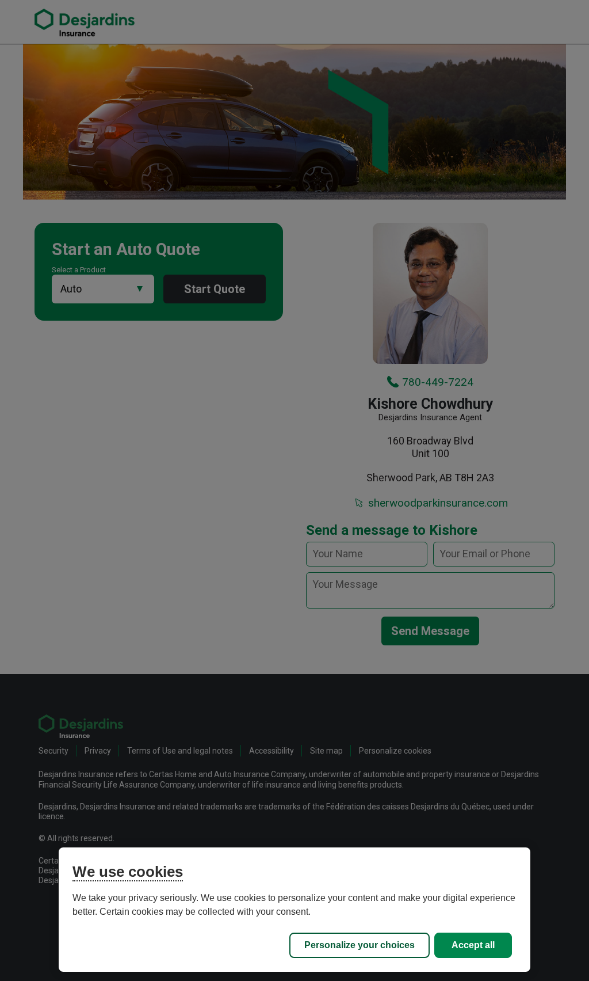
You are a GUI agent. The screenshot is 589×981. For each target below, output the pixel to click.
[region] (294, 909)
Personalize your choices (359, 945)
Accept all (473, 945)
